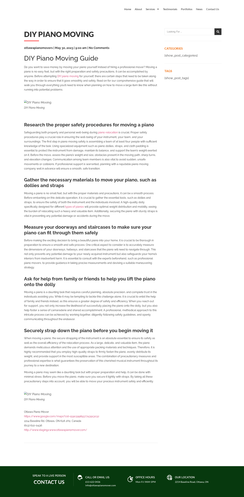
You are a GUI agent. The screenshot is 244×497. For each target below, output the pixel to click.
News (199, 9)
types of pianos (74, 206)
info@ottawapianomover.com (100, 485)
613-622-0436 (92, 481)
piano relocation (108, 132)
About (138, 9)
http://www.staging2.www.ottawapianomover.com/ (55, 429)
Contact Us (212, 9)
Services (150, 9)
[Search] (217, 31)
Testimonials (170, 9)
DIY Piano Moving (59, 34)
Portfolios (186, 9)
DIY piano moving (68, 76)
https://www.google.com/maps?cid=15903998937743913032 (61, 416)
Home (127, 9)
